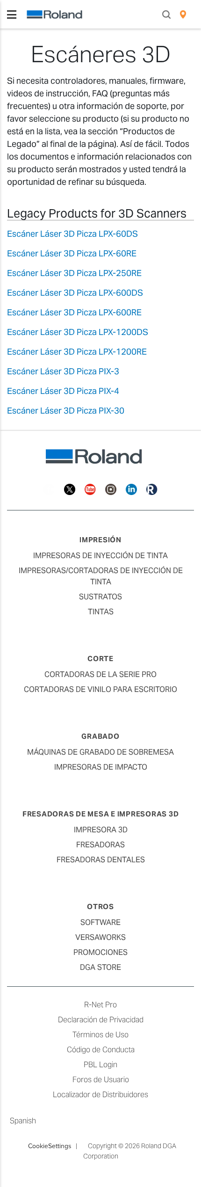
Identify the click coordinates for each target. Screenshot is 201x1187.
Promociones (100, 952)
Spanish (23, 1121)
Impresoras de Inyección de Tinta (100, 556)
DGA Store (100, 967)
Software (100, 922)
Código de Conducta (101, 1050)
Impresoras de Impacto (100, 767)
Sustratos (100, 597)
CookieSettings (50, 1146)
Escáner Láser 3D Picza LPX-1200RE (77, 351)
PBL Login (100, 1065)
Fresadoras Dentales (101, 860)
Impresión (100, 539)
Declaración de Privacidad (101, 1020)
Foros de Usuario (100, 1080)
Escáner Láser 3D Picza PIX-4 (63, 391)
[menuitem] (183, 14)
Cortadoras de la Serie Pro (100, 674)
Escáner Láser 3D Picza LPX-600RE (74, 312)
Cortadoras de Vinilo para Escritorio (100, 689)
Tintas (101, 612)
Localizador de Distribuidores (100, 1095)
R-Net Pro (100, 1005)
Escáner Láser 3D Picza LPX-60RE (71, 253)
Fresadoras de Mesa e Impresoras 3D (100, 813)
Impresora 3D (101, 830)
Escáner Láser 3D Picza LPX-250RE (74, 273)
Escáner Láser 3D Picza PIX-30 (65, 410)
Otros (100, 906)
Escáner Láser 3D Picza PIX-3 (63, 371)
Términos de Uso (100, 1035)
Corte (100, 658)
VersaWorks (100, 937)
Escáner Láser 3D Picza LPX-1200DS (77, 332)
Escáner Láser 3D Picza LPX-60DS (72, 233)
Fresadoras (100, 845)
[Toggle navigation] (11, 14)
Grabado (100, 736)
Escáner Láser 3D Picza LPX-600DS (75, 292)
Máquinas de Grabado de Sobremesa (100, 752)
